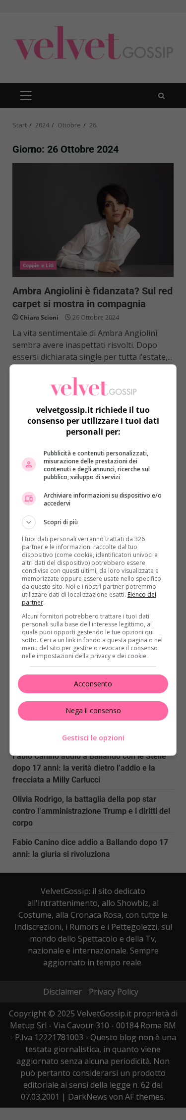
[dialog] (93, 560)
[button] (93, 522)
